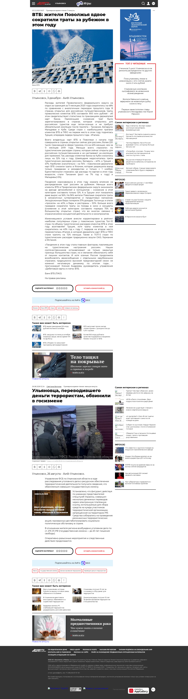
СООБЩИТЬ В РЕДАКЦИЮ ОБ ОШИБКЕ (62, 655)
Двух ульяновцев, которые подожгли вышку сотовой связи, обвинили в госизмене (56, 591)
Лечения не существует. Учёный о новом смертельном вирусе (139, 409)
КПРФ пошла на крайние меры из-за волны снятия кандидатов (139, 466)
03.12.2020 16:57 (38, 10)
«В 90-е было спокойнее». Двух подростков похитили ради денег (139, 400)
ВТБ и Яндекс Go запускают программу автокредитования (55, 344)
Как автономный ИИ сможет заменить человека (136, 474)
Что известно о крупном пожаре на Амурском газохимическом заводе (139, 449)
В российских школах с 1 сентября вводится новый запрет (139, 184)
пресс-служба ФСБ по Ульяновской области (65, 461)
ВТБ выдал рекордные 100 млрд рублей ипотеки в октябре (56, 327)
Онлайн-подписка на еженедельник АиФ (135, 649)
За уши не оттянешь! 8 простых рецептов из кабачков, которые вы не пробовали (141, 162)
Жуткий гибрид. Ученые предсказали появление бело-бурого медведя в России (141, 170)
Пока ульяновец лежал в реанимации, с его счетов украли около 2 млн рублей (135, 81)
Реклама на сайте (81, 652)
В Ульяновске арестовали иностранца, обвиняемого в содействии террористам (54, 600)
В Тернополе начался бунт (135, 217)
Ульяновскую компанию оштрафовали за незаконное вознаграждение (135, 91)
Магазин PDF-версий (108, 649)
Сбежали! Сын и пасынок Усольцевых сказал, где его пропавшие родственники (141, 435)
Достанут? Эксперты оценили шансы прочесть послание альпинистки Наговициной (141, 136)
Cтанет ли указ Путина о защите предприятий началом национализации (138, 201)
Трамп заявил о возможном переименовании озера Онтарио (138, 192)
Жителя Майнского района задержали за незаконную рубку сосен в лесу (135, 101)
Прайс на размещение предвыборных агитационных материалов (118, 652)
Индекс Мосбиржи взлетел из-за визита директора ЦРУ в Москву (138, 457)
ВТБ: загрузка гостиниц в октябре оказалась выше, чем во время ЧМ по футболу (56, 337)
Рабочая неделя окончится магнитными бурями (136, 209)
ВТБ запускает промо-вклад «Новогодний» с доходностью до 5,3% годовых (97, 328)
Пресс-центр (75, 649)
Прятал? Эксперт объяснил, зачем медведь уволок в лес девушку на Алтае (139, 393)
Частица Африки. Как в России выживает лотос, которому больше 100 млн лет (140, 145)
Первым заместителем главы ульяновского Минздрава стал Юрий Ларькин (135, 112)
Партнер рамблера (119, 689)
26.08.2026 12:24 (38, 386)
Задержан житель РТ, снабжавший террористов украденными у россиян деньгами (57, 608)
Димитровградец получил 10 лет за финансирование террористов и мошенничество (97, 600)
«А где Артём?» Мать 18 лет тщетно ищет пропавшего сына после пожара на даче (140, 418)
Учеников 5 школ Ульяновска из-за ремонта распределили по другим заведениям (135, 70)
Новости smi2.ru (40, 379)
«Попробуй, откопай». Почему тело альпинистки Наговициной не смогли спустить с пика (140, 153)
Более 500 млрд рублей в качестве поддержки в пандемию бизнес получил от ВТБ (97, 337)
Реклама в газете (90, 649)
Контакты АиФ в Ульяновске (59, 652)
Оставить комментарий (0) (94, 288)
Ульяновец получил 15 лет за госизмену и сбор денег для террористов (95, 591)
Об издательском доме (57, 649)
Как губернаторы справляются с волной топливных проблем (138, 483)
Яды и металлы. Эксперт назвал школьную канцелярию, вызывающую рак (138, 128)
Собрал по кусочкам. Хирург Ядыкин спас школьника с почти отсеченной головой (141, 427)
